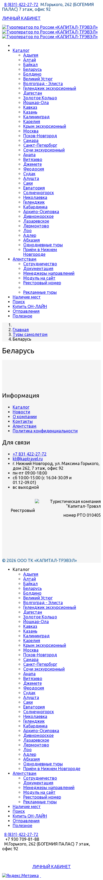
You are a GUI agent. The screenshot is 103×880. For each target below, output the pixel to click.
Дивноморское (38, 216)
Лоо (27, 230)
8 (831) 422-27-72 (21, 4)
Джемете (32, 164)
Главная (21, 329)
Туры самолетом (30, 334)
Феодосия (33, 169)
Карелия (31, 121)
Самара (31, 140)
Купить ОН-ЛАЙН (30, 306)
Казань (30, 112)
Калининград (36, 116)
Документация (38, 268)
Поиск (19, 301)
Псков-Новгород (40, 135)
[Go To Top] (40, 875)
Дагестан (32, 93)
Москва (31, 131)
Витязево (32, 159)
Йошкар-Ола (36, 102)
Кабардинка (35, 206)
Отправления (26, 311)
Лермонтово (36, 225)
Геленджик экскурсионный (49, 88)
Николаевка (35, 197)
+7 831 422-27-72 (29, 454)
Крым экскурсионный (44, 126)
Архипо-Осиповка (41, 211)
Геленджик (34, 202)
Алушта (31, 178)
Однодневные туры (43, 244)
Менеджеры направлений (48, 273)
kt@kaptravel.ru (28, 458)
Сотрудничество (40, 263)
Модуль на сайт (39, 278)
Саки (28, 183)
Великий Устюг (38, 78)
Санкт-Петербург (40, 145)
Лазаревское (36, 221)
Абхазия (31, 240)
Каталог (21, 50)
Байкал (30, 64)
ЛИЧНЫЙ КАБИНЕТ (21, 18)
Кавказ (30, 107)
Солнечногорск (38, 192)
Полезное (22, 316)
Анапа (29, 154)
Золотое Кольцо (40, 97)
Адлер (29, 235)
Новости (21, 411)
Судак (29, 173)
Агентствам (24, 259)
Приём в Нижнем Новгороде (40, 252)
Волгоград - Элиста (43, 83)
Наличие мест (27, 297)
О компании (25, 416)
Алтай (29, 59)
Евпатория (34, 187)
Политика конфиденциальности (45, 430)
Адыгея (30, 55)
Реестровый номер (42, 282)
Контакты (23, 421)
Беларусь (32, 69)
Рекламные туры (40, 292)
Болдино (32, 74)
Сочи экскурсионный (44, 150)
